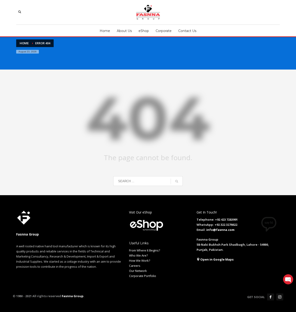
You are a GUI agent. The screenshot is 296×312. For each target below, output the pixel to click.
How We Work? (139, 260)
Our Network (138, 271)
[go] (177, 181)
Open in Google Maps (217, 259)
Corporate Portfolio (142, 276)
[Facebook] (270, 296)
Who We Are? (138, 255)
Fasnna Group (72, 296)
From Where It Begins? (144, 250)
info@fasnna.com (220, 230)
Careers (134, 266)
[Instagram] (279, 296)
